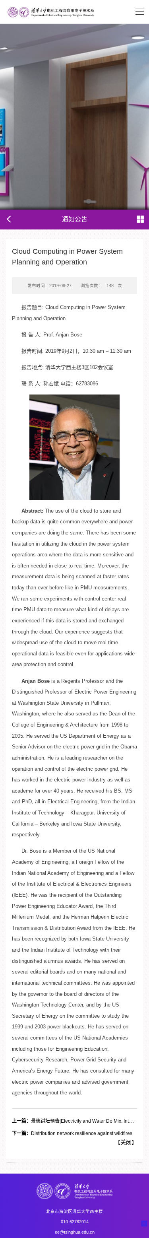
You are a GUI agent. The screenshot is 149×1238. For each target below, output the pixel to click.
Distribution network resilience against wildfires (72, 1133)
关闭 (126, 1142)
